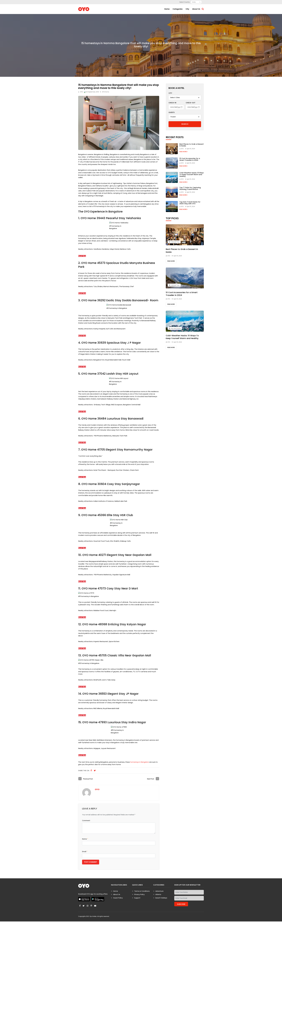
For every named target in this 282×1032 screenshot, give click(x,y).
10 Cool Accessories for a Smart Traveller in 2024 (189, 159)
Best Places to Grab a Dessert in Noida (191, 145)
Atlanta (158, 894)
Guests (171, 112)
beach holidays (161, 898)
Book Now (82, 256)
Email (84, 851)
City (187, 9)
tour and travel (176, 328)
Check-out (190, 103)
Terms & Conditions (142, 891)
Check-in (172, 103)
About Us (116, 894)
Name (85, 839)
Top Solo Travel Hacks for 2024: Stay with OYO (189, 203)
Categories (178, 9)
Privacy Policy (139, 894)
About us (196, 9)
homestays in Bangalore (139, 762)
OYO (81, 92)
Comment (86, 820)
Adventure (159, 891)
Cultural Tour (175, 242)
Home (167, 9)
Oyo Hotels (93, 916)
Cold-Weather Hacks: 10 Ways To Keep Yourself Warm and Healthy (191, 174)
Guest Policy (118, 898)
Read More (183, 152)
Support (137, 898)
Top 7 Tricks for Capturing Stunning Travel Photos (190, 188)
